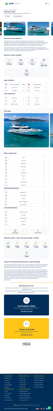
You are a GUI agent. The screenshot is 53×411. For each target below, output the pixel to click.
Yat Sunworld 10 (8, 393)
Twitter (31, 405)
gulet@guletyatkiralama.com (26, 309)
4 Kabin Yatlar (23, 380)
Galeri (8, 16)
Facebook (25, 405)
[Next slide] (48, 28)
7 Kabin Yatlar (22, 387)
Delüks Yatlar (7, 382)
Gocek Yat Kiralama (38, 382)
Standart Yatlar (8, 378)
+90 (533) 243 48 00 (26, 311)
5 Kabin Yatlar (22, 382)
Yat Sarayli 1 (7, 395)
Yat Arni (6, 391)
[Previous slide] (5, 28)
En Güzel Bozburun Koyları (25, 393)
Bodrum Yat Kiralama (38, 378)
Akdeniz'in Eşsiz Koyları (24, 395)
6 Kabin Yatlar (22, 384)
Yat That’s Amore (8, 400)
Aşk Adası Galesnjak (24, 391)
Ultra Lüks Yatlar (8, 384)
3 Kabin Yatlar (22, 378)
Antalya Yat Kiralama (38, 387)
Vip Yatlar (7, 387)
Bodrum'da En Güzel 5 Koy (25, 397)
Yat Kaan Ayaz (8, 397)
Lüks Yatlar (7, 380)
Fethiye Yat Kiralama (38, 384)
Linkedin (37, 405)
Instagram (18, 405)
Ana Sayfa (6, 9)
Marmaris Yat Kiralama (39, 380)
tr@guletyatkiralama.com (26, 332)
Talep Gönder (19, 16)
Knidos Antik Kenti (24, 400)
